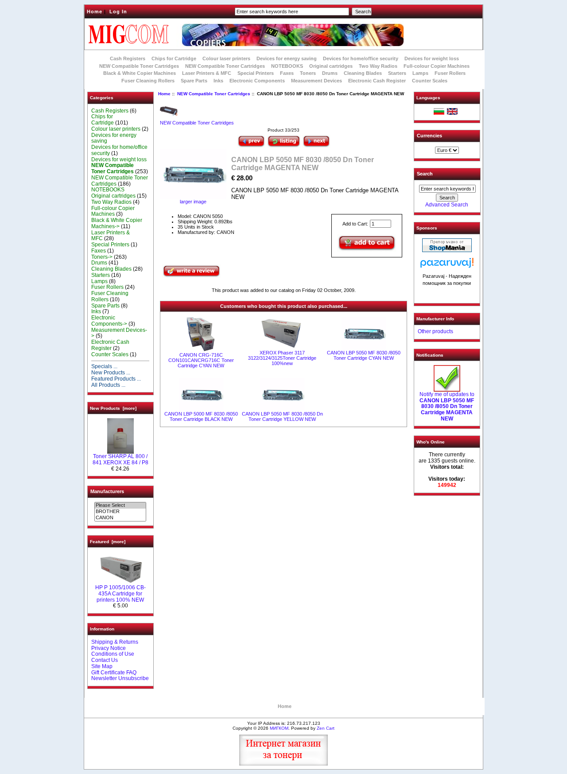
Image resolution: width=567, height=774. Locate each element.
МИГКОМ (279, 728)
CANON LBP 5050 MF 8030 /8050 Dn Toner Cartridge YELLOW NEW (282, 416)
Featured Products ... (116, 379)
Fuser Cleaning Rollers (148, 80)
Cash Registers (127, 58)
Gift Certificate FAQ (113, 672)
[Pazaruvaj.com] (447, 265)
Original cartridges (331, 66)
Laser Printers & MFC (206, 73)
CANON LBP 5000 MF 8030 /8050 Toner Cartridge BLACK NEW (201, 416)
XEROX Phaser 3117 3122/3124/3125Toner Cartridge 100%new (282, 358)
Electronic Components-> (109, 321)
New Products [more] (113, 408)
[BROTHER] (120, 512)
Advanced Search (446, 205)
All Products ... (108, 385)
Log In (118, 11)
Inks (218, 80)
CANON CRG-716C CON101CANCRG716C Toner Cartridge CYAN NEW (201, 360)
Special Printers (255, 73)
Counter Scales (429, 80)
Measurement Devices (316, 80)
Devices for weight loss (431, 58)
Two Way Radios (378, 66)
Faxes (287, 73)
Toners (308, 73)
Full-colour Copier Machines (437, 66)
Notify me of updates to (446, 406)
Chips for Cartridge (173, 58)
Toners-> (102, 257)
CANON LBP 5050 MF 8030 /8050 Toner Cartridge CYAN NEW (363, 355)
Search (425, 173)
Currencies (429, 135)
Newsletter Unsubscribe (120, 678)
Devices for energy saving (286, 58)
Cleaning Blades (363, 73)
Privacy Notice (108, 648)
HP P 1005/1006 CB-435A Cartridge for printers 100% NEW (120, 593)
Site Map (102, 666)
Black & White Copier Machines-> (116, 223)
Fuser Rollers (450, 73)
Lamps (420, 73)
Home (94, 11)
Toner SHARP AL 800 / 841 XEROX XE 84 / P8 (120, 459)
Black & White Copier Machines (139, 73)
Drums (330, 73)
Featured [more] (107, 541)
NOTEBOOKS (287, 66)
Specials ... (104, 366)
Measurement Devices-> (119, 333)
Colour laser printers (226, 58)
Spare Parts (194, 80)
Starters (397, 73)
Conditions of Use (112, 654)
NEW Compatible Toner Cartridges (225, 66)
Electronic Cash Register (377, 80)
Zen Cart (325, 728)
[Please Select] (120, 505)
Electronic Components (257, 80)
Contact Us (104, 660)
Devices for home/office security (360, 58)
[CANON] (120, 518)
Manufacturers (107, 491)
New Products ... (110, 372)
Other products (435, 331)
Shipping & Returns (114, 642)
